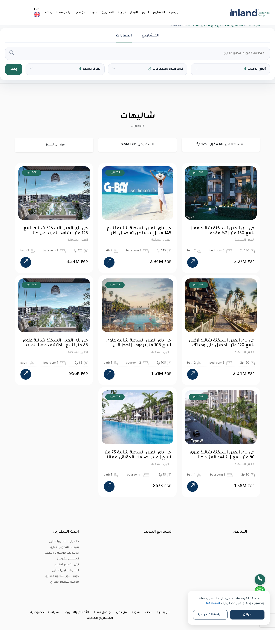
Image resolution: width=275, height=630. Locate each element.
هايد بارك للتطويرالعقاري (64, 541)
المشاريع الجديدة (100, 618)
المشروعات (234, 25)
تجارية (122, 12)
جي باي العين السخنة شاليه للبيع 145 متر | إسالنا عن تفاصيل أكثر (139, 231)
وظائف (48, 12)
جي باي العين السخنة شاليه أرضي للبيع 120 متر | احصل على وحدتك (222, 343)
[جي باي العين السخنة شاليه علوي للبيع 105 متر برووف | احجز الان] (109, 374)
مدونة (93, 12)
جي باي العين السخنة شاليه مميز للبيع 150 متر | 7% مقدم (222, 231)
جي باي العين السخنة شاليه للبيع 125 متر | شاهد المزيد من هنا (55, 231)
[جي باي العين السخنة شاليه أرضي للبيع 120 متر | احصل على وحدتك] (192, 374)
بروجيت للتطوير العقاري (64, 547)
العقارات (124, 36)
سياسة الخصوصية (44, 612)
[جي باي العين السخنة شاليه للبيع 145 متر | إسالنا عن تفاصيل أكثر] (109, 262)
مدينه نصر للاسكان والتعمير (61, 553)
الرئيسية (174, 12)
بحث (13, 69)
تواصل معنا (64, 12)
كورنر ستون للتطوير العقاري (62, 576)
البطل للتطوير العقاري (65, 570)
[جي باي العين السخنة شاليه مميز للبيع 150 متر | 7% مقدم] (192, 262)
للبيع (145, 12)
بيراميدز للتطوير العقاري (64, 582)
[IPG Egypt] (250, 12)
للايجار (134, 12)
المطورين (107, 12)
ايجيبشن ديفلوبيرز (68, 559)
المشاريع (159, 12)
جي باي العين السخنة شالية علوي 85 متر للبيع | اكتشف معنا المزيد (55, 343)
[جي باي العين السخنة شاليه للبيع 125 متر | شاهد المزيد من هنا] (25, 262)
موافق (247, 614)
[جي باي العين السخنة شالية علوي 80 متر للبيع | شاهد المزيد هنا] (192, 486)
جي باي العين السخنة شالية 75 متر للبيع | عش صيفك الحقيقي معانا (137, 455)
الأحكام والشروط (76, 612)
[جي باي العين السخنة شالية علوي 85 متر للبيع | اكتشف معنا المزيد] (25, 374)
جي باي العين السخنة (204, 25)
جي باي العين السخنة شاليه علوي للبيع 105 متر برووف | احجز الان (138, 343)
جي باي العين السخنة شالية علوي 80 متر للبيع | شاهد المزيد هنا (222, 455)
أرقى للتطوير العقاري (66, 564)
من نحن (81, 12)
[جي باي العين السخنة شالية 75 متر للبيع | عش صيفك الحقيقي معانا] (109, 486)
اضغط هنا (213, 603)
